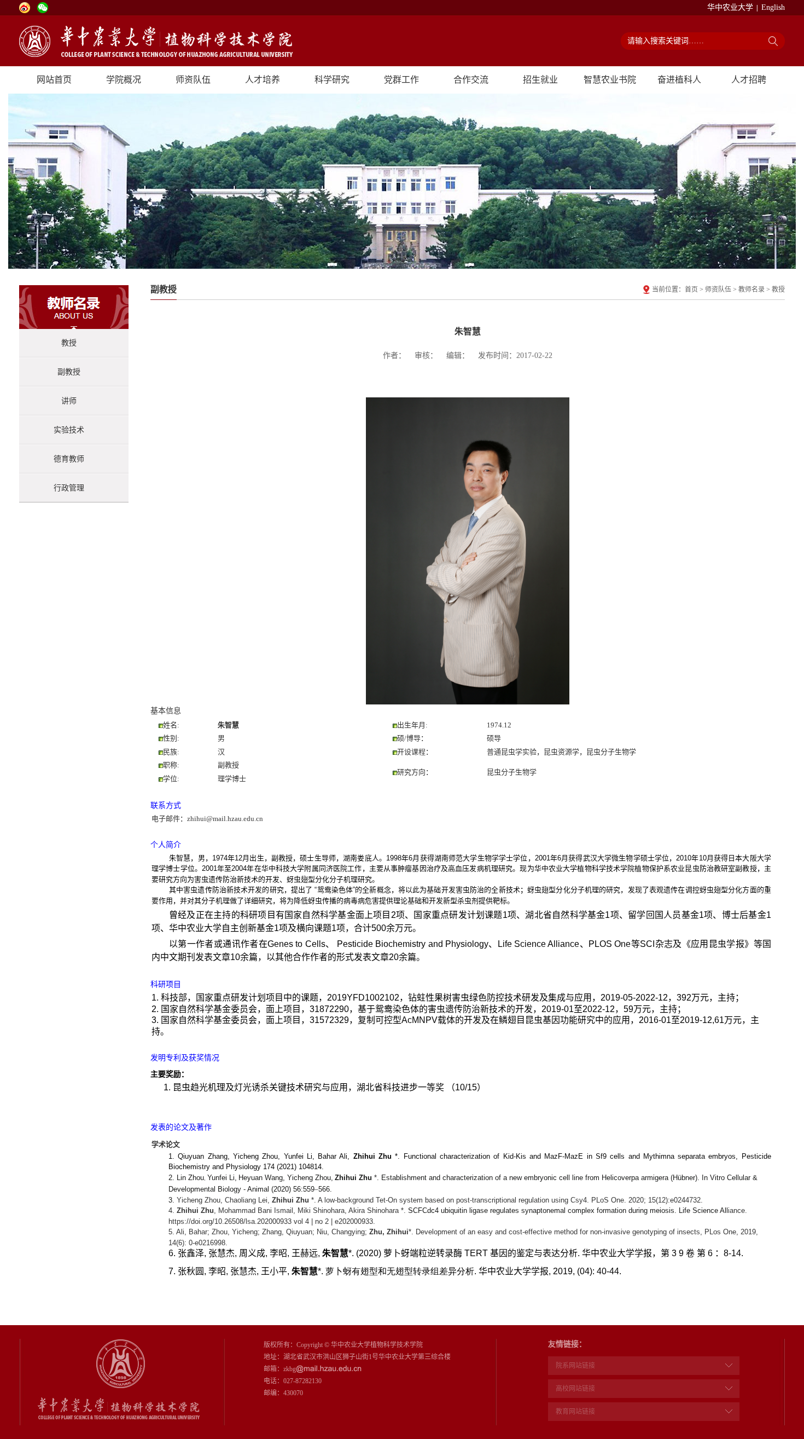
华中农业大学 (730, 7)
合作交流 (470, 79)
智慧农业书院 (610, 79)
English (773, 7)
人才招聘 (748, 79)
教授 (69, 343)
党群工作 (401, 79)
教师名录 (751, 289)
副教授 (68, 372)
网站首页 (54, 79)
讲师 (69, 401)
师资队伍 (193, 79)
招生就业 (540, 79)
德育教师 (69, 459)
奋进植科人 (679, 79)
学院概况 (123, 79)
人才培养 (262, 79)
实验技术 (69, 430)
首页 (691, 289)
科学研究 (331, 79)
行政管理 (69, 488)
